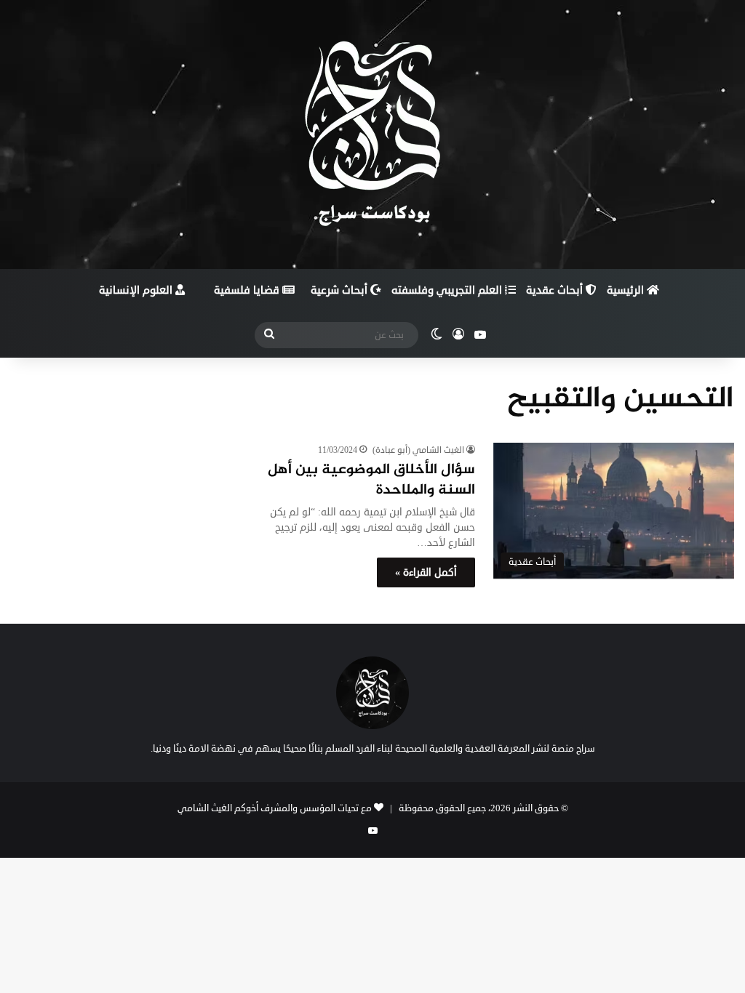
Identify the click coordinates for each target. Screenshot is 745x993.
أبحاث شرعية (340, 290)
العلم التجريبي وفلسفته (448, 290)
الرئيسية (627, 290)
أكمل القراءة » (426, 572)
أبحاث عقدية (556, 290)
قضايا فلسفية (248, 290)
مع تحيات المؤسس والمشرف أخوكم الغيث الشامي (275, 808)
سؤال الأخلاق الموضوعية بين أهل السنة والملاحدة (371, 480)
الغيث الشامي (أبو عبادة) (418, 450)
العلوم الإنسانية (137, 290)
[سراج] (372, 134)
